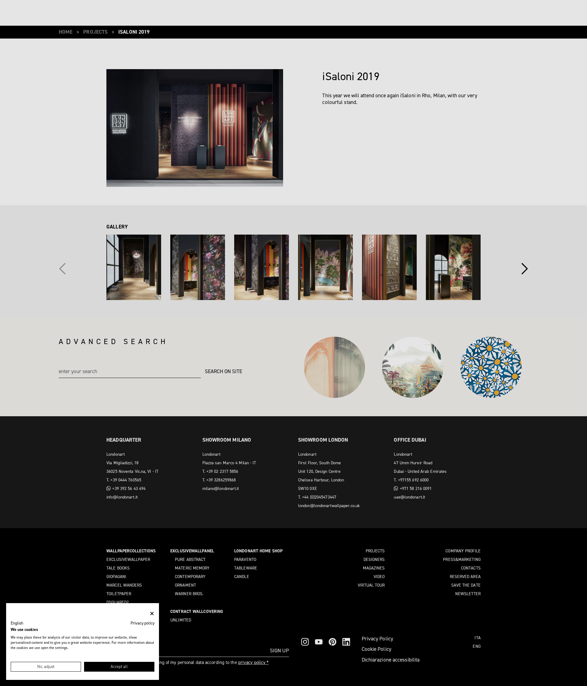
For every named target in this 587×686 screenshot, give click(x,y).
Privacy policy (142, 623)
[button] (17, 623)
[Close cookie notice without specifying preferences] (152, 613)
